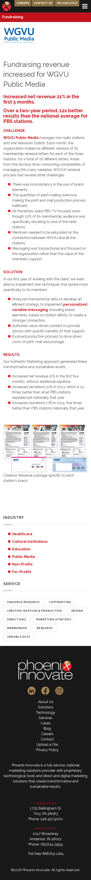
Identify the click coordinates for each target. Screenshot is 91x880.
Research (45, 628)
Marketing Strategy (53, 619)
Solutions (45, 707)
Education (21, 549)
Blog (47, 728)
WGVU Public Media (20, 138)
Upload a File (67, 3)
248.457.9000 (51, 819)
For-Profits (21, 572)
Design (77, 610)
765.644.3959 (51, 844)
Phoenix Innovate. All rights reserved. (51, 870)
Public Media (23, 557)
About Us (45, 702)
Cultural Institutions (30, 541)
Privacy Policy (47, 750)
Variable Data (18, 636)
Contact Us (43, 3)
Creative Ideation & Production (34, 610)
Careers (23, 3)
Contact (47, 739)
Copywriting (60, 602)
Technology (45, 712)
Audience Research (23, 602)
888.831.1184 (53, 854)
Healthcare (22, 534)
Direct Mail (17, 619)
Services (45, 718)
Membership (17, 628)
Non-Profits (22, 564)
